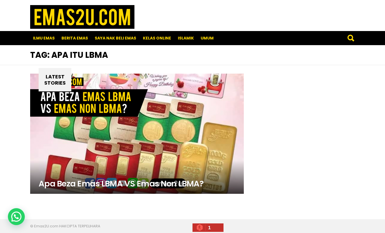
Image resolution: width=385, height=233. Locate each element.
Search (350, 38)
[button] (16, 216)
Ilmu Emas (44, 38)
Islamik (186, 38)
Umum (207, 38)
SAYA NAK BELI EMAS (115, 38)
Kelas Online (157, 38)
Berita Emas (74, 38)
